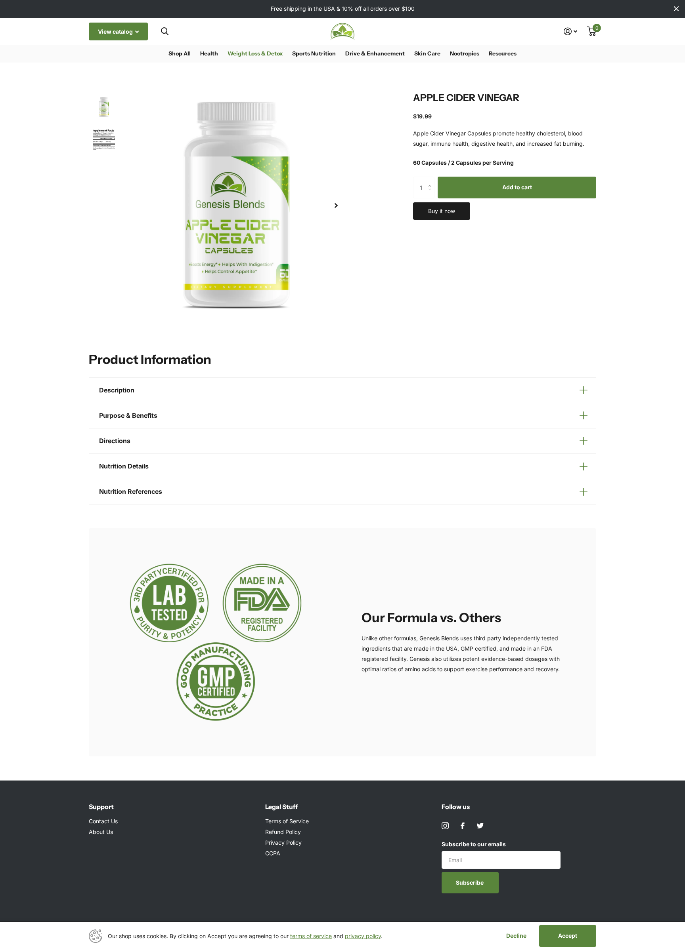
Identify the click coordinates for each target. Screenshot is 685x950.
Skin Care (427, 53)
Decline (516, 936)
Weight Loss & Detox (255, 53)
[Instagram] (445, 825)
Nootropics (464, 53)
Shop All (179, 53)
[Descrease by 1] (431, 194)
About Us (101, 831)
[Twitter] (480, 825)
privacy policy (363, 936)
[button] (336, 205)
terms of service (311, 936)
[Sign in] (571, 31)
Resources (503, 53)
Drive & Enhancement (375, 53)
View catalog (116, 31)
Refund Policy (283, 831)
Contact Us (103, 821)
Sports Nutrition (314, 53)
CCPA (272, 853)
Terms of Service (287, 821)
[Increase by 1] (431, 180)
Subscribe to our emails (474, 844)
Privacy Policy (283, 842)
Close (676, 8)
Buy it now (441, 210)
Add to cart (517, 187)
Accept (567, 935)
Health (209, 53)
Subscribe (470, 882)
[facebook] (463, 825)
